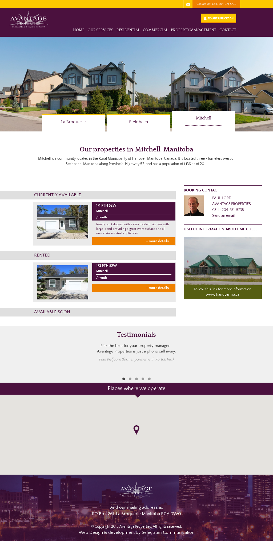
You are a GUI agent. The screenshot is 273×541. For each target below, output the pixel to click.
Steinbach (138, 121)
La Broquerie (73, 121)
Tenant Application (221, 18)
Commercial (155, 30)
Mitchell (203, 118)
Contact (227, 30)
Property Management (193, 30)
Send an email (223, 216)
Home (79, 30)
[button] (136, 430)
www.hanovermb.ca (222, 294)
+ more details (157, 241)
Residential (128, 30)
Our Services (100, 30)
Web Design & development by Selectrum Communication (136, 532)
